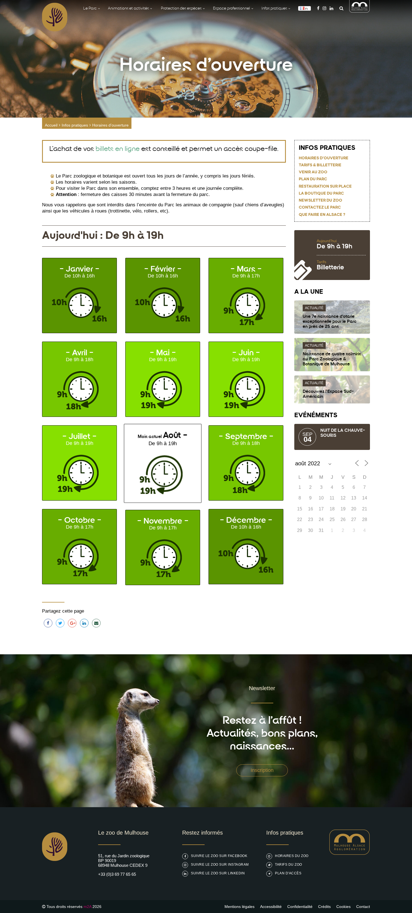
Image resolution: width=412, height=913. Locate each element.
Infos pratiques (75, 125)
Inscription (262, 770)
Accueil (51, 125)
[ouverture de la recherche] (340, 8)
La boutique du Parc (321, 194)
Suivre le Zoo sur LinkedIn (218, 873)
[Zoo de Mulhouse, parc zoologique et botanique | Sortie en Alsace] (54, 875)
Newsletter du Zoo (320, 201)
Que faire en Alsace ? (322, 215)
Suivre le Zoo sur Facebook (219, 856)
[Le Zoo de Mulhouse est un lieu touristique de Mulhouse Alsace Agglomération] (349, 853)
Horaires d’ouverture (323, 158)
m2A (87, 906)
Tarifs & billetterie (320, 165)
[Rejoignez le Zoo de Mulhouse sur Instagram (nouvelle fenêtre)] (324, 8)
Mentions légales (239, 906)
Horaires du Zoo (292, 856)
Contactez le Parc (320, 208)
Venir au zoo (313, 172)
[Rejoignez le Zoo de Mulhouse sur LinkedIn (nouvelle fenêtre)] (331, 8)
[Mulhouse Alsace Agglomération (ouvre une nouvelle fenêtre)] (359, 11)
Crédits (324, 906)
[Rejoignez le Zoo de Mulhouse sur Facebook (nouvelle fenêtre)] (318, 8)
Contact (363, 906)
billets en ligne (118, 149)
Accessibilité (271, 906)
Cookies (343, 906)
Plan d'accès (288, 873)
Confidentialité (300, 906)
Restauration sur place (325, 187)
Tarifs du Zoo (288, 865)
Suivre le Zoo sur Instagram (220, 865)
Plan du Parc (313, 179)
